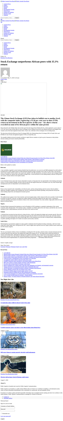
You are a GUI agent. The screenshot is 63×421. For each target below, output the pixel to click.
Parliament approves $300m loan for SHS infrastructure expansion (20, 272)
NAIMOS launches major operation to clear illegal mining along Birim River (22, 261)
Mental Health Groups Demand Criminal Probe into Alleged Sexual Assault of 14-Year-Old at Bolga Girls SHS (28, 158)
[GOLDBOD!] (6, 155)
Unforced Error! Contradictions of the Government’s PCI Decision (17, 162)
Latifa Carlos (4, 79)
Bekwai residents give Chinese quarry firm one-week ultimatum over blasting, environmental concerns (28, 265)
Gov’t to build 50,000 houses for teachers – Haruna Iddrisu (18, 275)
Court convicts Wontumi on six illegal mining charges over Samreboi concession (23, 273)
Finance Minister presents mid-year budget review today (17, 269)
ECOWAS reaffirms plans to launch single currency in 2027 (18, 271)
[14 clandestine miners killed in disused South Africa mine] (13, 298)
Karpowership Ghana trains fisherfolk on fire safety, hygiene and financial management (22, 160)
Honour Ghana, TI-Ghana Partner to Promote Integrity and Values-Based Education (24, 276)
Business (10, 57)
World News (16, 299)
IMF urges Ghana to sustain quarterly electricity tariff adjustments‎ (19, 262)
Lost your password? (6, 416)
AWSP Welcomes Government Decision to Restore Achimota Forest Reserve (22, 268)
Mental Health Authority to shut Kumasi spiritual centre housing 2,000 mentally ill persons (22, 159)
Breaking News (4, 57)
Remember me (6, 413)
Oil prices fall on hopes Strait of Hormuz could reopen (17, 264)
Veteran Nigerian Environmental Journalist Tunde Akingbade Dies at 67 (21, 266)
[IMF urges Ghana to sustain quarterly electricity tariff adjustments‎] (13, 348)
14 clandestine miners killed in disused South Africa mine (17, 259)
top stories (10, 299)
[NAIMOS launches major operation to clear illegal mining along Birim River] (13, 323)
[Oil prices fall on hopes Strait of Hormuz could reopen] (13, 372)
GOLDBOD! (4, 156)
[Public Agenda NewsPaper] (15, 1)
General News (11, 324)
